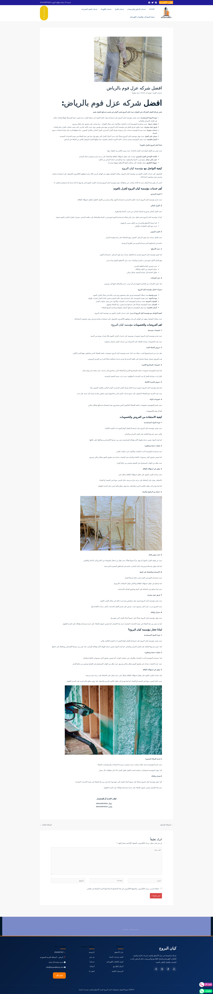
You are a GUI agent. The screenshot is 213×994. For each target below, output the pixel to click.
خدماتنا (92, 962)
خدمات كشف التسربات (89, 9)
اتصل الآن (59, 975)
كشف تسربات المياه (116, 957)
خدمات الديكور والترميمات (136, 9)
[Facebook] (156, 3)
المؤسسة (134, 124)
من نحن (92, 957)
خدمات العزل (119, 9)
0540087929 (45, 2)
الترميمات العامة (117, 971)
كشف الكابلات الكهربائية (115, 962)
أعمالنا (92, 966)
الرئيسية (92, 952)
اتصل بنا (92, 971)
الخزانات (152, 284)
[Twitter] (153, 3)
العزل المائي (154, 211)
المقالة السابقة (166, 825)
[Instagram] (149, 3)
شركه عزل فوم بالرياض (104, 103)
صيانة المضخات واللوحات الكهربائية (142, 17)
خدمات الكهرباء (106, 9)
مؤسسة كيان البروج (133, 168)
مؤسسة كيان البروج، (128, 174)
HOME (152, 9)
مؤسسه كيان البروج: (122, 324)
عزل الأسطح (118, 952)
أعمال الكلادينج (118, 966)
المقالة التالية (46, 825)
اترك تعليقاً (135, 93)
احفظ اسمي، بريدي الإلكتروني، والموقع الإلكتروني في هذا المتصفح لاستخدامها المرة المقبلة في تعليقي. (123, 889)
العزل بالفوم (145, 145)
